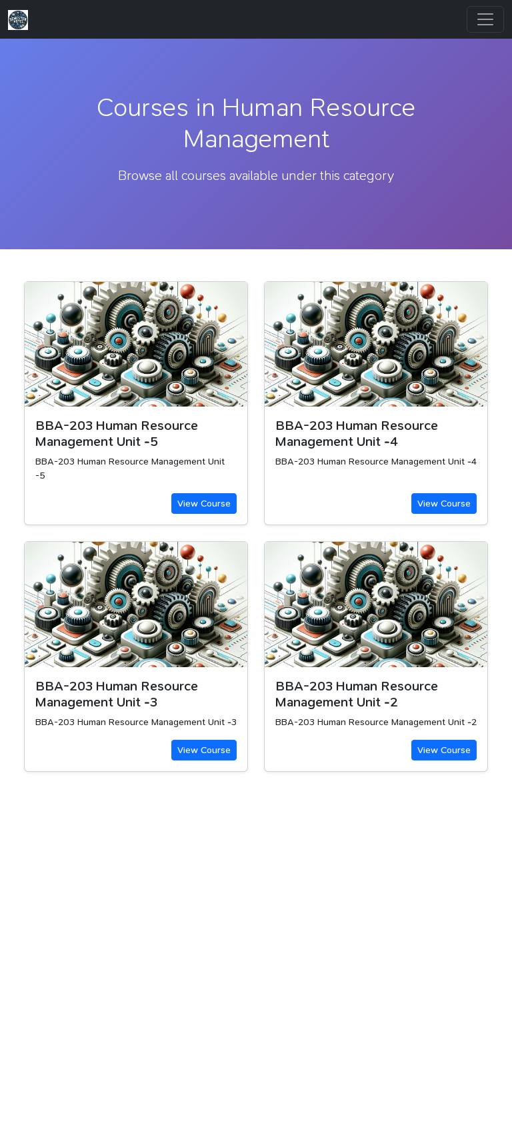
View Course (204, 503)
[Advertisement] (256, 980)
